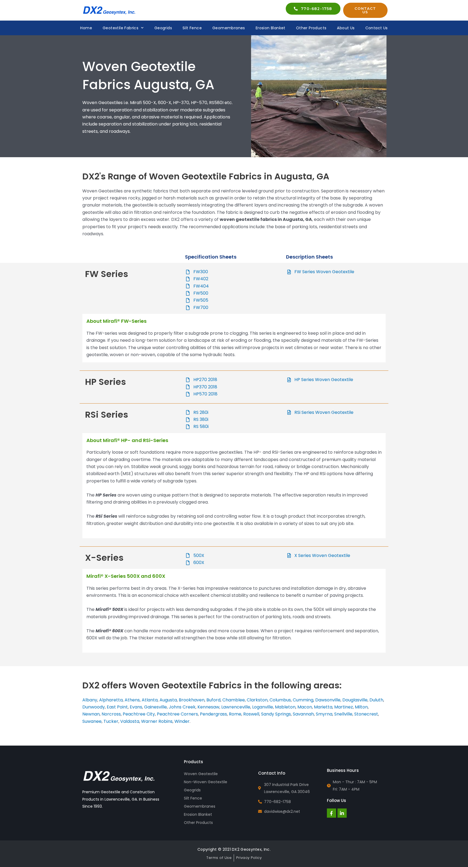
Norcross (111, 714)
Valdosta (129, 721)
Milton (361, 707)
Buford (213, 700)
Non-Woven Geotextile (205, 782)
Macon (304, 707)
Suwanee (92, 721)
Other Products (311, 28)
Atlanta (150, 700)
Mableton (285, 707)
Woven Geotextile (201, 773)
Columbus (280, 700)
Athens (132, 700)
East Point (117, 707)
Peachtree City (139, 714)
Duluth (376, 700)
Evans (136, 707)
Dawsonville (327, 700)
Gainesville (155, 707)
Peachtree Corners (177, 714)
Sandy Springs (276, 714)
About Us (346, 28)
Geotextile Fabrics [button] (120, 28)
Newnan (91, 714)
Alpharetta (111, 700)
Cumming (303, 700)
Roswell (251, 714)
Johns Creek (182, 707)
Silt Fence (192, 28)
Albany (89, 700)
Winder (182, 721)
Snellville (343, 714)
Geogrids (163, 28)
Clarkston (257, 700)
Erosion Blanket (270, 28)
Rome (235, 714)
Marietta (323, 707)
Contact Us (376, 28)
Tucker (110, 721)
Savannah (303, 714)
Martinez (343, 707)
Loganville (262, 707)
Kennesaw (208, 707)
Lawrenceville (235, 707)
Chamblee (233, 700)
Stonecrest (366, 714)
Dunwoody (93, 707)
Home (86, 28)
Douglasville (355, 700)
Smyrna (324, 714)
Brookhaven (191, 700)
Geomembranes (228, 28)
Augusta (168, 700)
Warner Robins (157, 721)
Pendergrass (213, 714)
